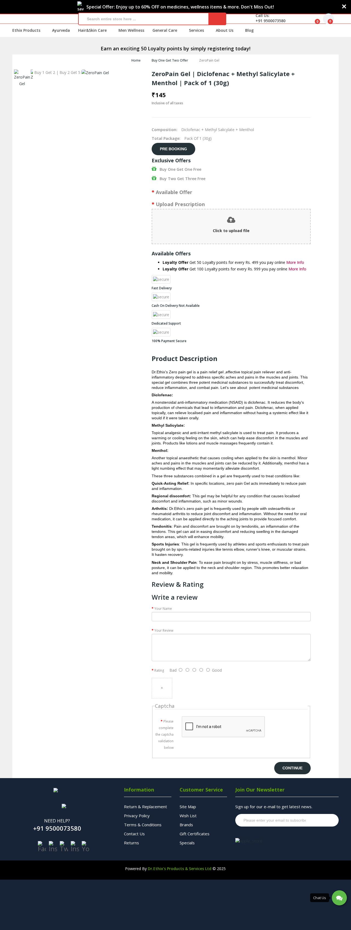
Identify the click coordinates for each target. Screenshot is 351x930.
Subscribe (324, 820)
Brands (186, 824)
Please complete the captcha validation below (164, 734)
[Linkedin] (75, 846)
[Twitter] (64, 846)
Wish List (188, 815)
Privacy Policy (137, 815)
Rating (159, 670)
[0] (313, 18)
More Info (295, 262)
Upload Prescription (180, 204)
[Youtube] (86, 846)
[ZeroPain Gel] (22, 78)
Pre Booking (173, 149)
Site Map (188, 806)
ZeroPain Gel (209, 60)
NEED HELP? (57, 821)
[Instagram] (53, 846)
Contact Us (134, 833)
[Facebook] (42, 846)
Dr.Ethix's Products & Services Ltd (179, 868)
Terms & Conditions (143, 824)
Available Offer (174, 192)
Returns (131, 842)
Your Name (163, 608)
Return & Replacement (145, 806)
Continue (292, 768)
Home (136, 60)
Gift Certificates (195, 833)
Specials (187, 842)
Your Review (163, 630)
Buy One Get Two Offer (170, 60)
